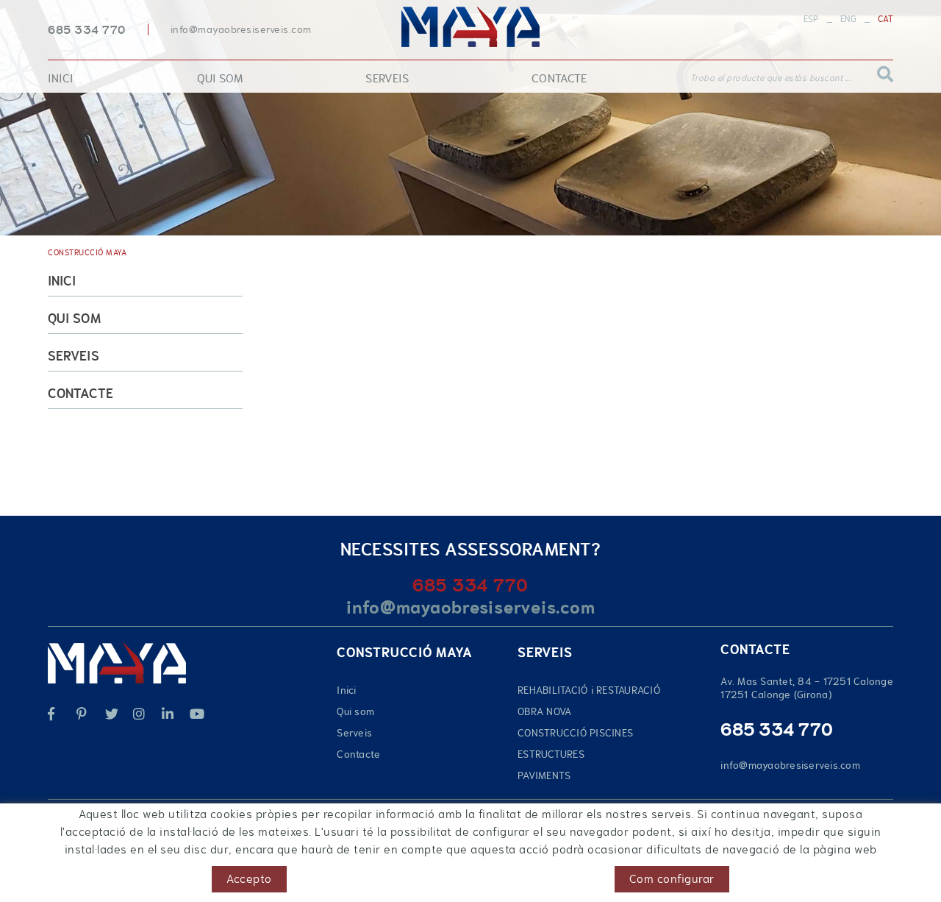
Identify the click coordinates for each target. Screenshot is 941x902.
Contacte (80, 393)
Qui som (74, 318)
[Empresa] (470, 27)
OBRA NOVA (544, 711)
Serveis (73, 356)
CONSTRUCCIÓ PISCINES (575, 733)
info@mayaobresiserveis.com (241, 29)
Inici (62, 281)
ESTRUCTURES (551, 754)
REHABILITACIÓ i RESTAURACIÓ (589, 690)
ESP (811, 19)
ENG (848, 19)
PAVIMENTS (544, 775)
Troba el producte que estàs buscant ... (770, 78)
